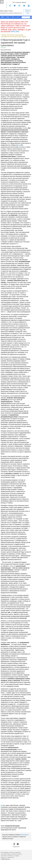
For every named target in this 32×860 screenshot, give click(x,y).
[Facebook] (14, 844)
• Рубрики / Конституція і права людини (12, 35)
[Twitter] (18, 844)
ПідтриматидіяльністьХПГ (28, 11)
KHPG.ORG (14, 31)
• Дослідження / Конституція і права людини (13, 36)
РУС (13, 17)
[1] (19, 145)
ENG (7, 17)
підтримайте (25, 834)
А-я (18, 17)
